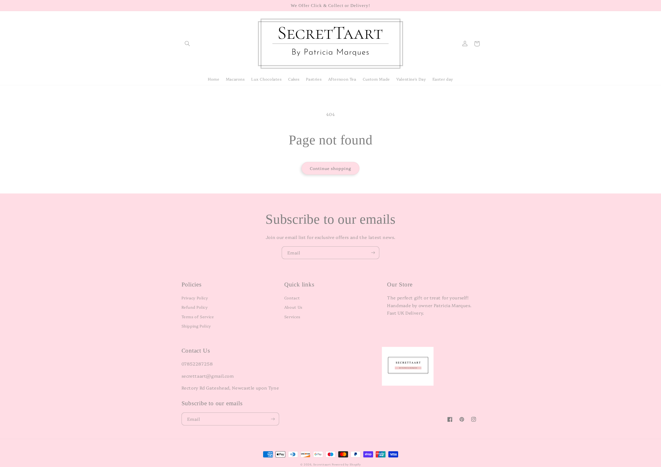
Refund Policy (195, 307)
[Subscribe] (373, 252)
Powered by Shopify (346, 464)
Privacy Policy (195, 297)
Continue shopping (330, 168)
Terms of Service (198, 316)
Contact (292, 297)
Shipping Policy (196, 326)
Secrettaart (322, 464)
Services (292, 316)
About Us (293, 307)
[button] (187, 44)
